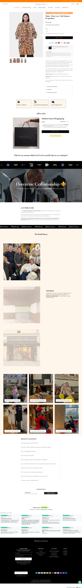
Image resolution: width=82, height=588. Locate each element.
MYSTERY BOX (76, 1)
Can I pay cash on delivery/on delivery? (32, 472)
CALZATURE (50, 7)
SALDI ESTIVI (17, 7)
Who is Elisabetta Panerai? (28, 451)
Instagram (65, 553)
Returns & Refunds (40, 553)
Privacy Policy (54, 553)
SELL (62, 1)
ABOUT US (66, 1)
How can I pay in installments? (29, 480)
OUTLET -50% (65, 7)
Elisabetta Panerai (22, 575)
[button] (71, 587)
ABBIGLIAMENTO (42, 7)
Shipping (41, 554)
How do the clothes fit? (27, 455)
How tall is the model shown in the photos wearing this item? (38, 464)
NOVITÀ (34, 7)
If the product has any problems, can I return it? (34, 476)
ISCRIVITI (23, 559)
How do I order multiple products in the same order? (36, 447)
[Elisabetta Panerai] (41, 4)
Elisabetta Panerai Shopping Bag (53, 118)
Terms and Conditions (54, 551)
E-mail (40, 551)
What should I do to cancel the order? (32, 468)
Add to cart (59, 37)
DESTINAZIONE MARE (26, 7)
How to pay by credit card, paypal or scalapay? (34, 459)
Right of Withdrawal (54, 556)
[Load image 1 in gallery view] (26, 34)
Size (46, 28)
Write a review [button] (50, 493)
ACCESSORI (57, 7)
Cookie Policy (54, 554)
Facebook (65, 551)
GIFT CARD (70, 1)
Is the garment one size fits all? (29, 443)
